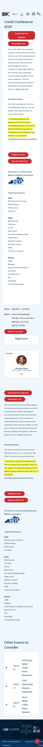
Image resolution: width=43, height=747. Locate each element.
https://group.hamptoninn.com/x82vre (22, 139)
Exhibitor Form (18, 154)
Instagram (38, 731)
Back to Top (37, 741)
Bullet (8, 655)
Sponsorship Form (20, 161)
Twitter (38, 727)
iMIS (5, 14)
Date (15, 655)
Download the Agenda (21, 35)
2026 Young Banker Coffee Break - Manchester (27, 667)
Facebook (34, 727)
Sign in (14, 14)
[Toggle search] (39, 14)
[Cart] (27, 14)
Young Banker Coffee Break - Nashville (26, 704)
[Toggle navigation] (34, 14)
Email (21, 374)
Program (25, 655)
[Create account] (21, 14)
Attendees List (18, 43)
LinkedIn (34, 731)
